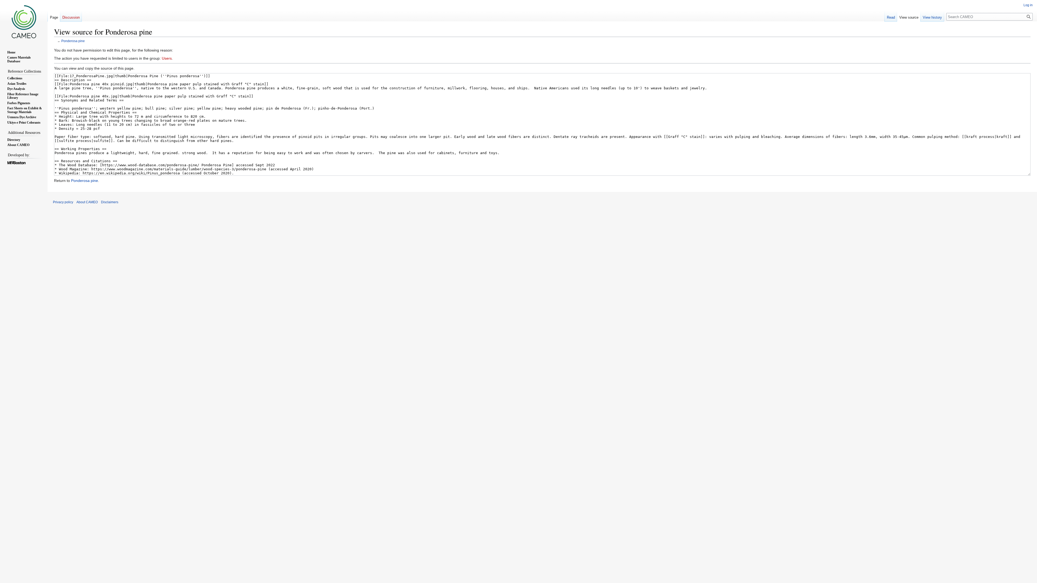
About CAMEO (87, 202)
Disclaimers (109, 202)
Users (167, 58)
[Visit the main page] (23, 21)
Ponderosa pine (73, 41)
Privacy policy (63, 202)
